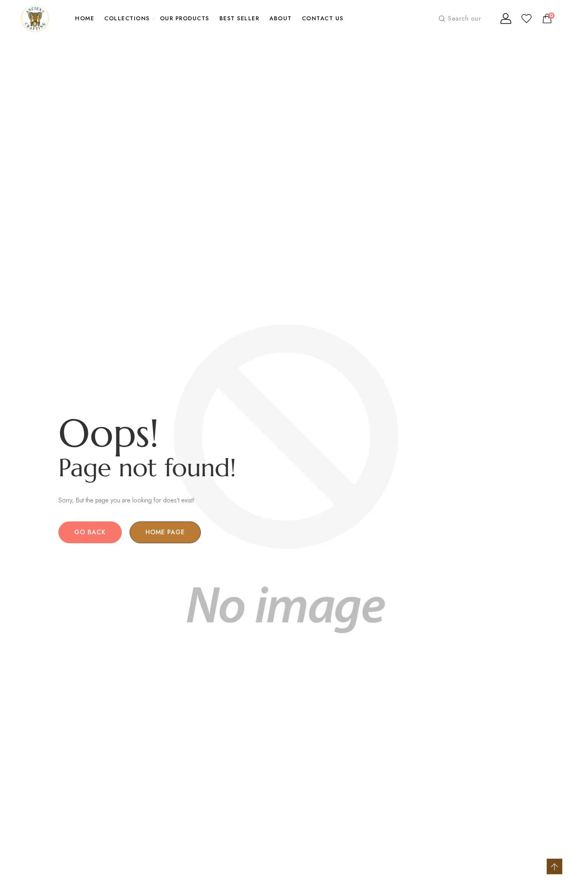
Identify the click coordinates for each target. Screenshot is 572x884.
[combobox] (462, 18)
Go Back (90, 532)
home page (165, 532)
